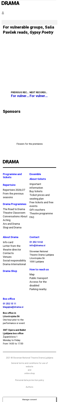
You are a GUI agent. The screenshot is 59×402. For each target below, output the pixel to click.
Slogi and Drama (12, 227)
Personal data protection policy (29, 380)
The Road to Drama (14, 209)
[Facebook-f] (43, 162)
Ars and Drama (11, 223)
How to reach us (39, 269)
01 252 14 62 (36, 242)
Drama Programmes (14, 204)
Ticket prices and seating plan (40, 196)
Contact (34, 237)
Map (32, 274)
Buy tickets (36, 191)
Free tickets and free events (41, 204)
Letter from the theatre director (12, 247)
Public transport (39, 278)
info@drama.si (37, 245)
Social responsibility (14, 260)
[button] (4, 8)
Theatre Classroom (14, 212)
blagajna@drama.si (13, 307)
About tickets (38, 178)
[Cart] (4, 17)
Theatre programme (41, 213)
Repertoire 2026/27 (14, 189)
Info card (8, 242)
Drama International (14, 264)
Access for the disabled (38, 283)
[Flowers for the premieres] (29, 128)
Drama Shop (10, 271)
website (29, 366)
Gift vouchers (37, 209)
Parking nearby (38, 289)
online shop (29, 373)
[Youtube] (47, 162)
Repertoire (9, 184)
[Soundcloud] (55, 162)
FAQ (32, 217)
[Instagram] (51, 162)
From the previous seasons (13, 195)
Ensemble (35, 174)
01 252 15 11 (9, 303)
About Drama (10, 237)
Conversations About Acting (15, 218)
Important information (36, 186)
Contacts (8, 253)
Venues (7, 256)
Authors (29, 387)
